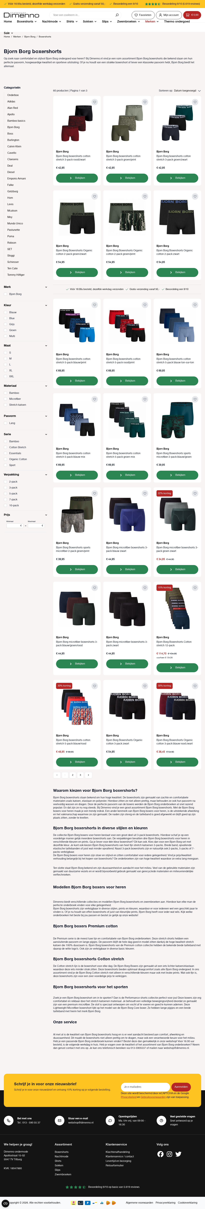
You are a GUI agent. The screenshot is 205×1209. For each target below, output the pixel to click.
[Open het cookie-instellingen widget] (5, 1203)
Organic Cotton (18, 459)
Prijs (7, 515)
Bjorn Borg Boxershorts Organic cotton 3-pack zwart (124, 742)
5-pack (13, 494)
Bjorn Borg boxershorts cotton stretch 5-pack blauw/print (73, 360)
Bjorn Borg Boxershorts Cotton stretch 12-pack (174, 643)
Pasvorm (10, 416)
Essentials (15, 453)
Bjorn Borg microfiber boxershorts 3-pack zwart (127, 643)
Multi (12, 336)
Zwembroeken (63, 1175)
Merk (7, 287)
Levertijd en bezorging (118, 1161)
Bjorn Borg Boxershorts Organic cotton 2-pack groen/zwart (74, 252)
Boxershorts (62, 1152)
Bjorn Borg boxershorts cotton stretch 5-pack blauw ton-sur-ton (175, 360)
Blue (12, 318)
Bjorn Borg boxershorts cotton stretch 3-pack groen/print (123, 158)
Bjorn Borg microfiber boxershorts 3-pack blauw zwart (127, 549)
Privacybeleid (128, 1097)
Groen (12, 330)
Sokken (59, 1166)
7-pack (13, 500)
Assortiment (63, 1144)
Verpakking (11, 474)
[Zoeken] (117, 15)
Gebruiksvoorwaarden (153, 1097)
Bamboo (14, 393)
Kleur (7, 305)
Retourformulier (115, 1166)
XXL (11, 377)
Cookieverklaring (187, 1203)
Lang (12, 423)
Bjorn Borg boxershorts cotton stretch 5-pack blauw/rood (73, 742)
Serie (7, 434)
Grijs (12, 324)
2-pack (13, 482)
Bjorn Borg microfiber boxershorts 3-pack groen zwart (177, 549)
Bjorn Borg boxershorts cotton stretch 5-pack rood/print (123, 360)
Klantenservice (116, 1144)
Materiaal (10, 386)
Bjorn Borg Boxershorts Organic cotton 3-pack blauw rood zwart (174, 742)
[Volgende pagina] (88, 775)
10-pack (14, 506)
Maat (7, 345)
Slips (57, 1170)
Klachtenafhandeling (118, 1152)
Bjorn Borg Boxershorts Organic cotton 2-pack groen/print (124, 252)
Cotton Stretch (17, 447)
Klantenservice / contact (120, 1157)
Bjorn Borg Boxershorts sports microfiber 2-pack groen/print (73, 549)
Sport (12, 465)
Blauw (12, 313)
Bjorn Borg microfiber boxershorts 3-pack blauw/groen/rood (77, 643)
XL (10, 371)
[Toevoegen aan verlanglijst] (94, 102)
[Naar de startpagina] (21, 15)
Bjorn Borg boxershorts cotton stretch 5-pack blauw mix (73, 455)
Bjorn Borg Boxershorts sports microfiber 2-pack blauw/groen (174, 455)
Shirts (58, 1161)
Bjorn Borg (15, 294)
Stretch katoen (17, 405)
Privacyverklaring (165, 1203)
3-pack (13, 488)
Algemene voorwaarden (139, 1203)
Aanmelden (181, 1087)
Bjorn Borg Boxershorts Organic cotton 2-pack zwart (174, 252)
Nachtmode (61, 1157)
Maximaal (35, 523)
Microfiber (15, 399)
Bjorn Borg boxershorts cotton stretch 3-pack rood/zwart (73, 158)
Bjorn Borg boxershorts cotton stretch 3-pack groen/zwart (173, 158)
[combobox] (81, 15)
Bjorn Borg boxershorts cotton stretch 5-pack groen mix (123, 455)
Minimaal (14, 523)
